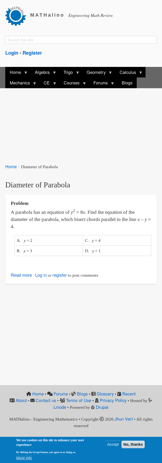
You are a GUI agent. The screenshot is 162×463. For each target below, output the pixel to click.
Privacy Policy (113, 400)
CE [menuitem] (44, 84)
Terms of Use (78, 400)
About (21, 400)
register (60, 275)
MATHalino (47, 15)
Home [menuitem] (13, 73)
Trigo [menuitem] (66, 73)
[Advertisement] (81, 123)
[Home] (17, 15)
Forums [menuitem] (98, 84)
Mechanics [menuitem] (17, 84)
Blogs (82, 394)
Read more (21, 275)
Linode (60, 407)
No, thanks (133, 444)
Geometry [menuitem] (94, 73)
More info (24, 458)
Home (11, 166)
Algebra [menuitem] (40, 73)
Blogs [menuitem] (127, 83)
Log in (41, 275)
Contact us (46, 400)
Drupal (102, 407)
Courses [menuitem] (69, 84)
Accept (113, 444)
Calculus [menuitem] (125, 73)
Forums (61, 394)
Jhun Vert (124, 419)
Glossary (105, 394)
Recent (129, 394)
